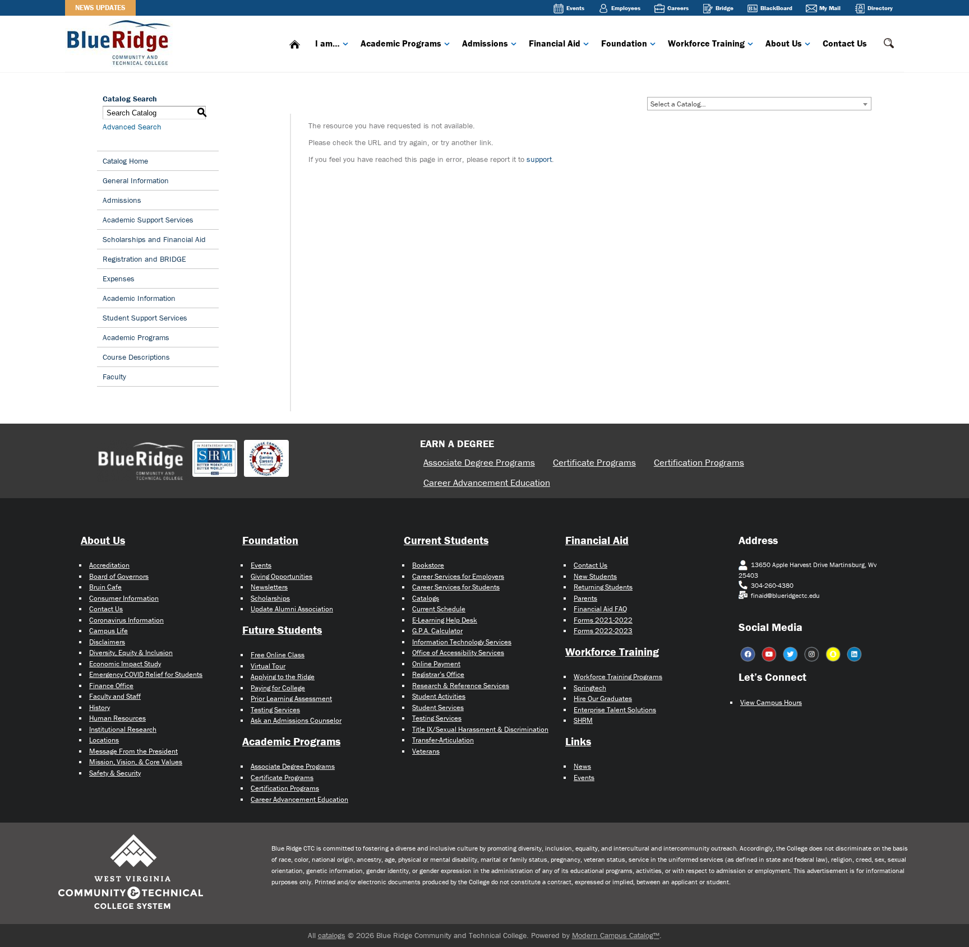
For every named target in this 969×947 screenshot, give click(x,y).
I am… (327, 43)
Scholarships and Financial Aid (154, 239)
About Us (783, 43)
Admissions (485, 43)
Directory (880, 8)
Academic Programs (401, 43)
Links (578, 741)
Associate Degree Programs (479, 462)
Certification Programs (699, 462)
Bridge (724, 8)
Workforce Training (706, 43)
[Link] (121, 42)
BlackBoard (776, 8)
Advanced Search (132, 127)
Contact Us (845, 43)
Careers (678, 8)
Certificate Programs (594, 462)
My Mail (830, 8)
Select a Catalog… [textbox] (678, 104)
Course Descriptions (136, 357)
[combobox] (759, 103)
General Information (136, 180)
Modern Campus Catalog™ (615, 935)
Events (575, 8)
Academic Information (139, 298)
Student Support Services (145, 318)
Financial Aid (554, 43)
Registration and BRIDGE (144, 259)
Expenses (119, 278)
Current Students (446, 540)
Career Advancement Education (486, 482)
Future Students (282, 630)
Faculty (114, 377)
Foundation (624, 43)
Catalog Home (125, 161)
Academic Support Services (148, 220)
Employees (625, 8)
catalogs (331, 935)
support (539, 159)
